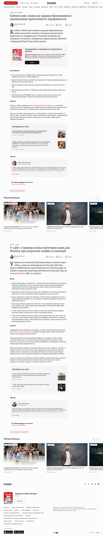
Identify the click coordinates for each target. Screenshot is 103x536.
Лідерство (67, 7)
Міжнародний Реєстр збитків (20, 432)
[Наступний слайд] (97, 198)
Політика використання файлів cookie (33, 513)
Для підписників (9, 7)
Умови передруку (26, 510)
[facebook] (88, 484)
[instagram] (91, 484)
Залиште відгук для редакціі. (19, 184)
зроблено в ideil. (94, 532)
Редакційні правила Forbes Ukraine (13, 515)
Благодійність (30, 521)
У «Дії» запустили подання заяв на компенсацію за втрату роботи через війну (30, 385)
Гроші (31, 7)
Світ (55, 7)
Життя (60, 7)
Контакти (6, 507)
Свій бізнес (44, 7)
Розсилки (35, 510)
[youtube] (98, 484)
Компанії (25, 7)
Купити (32, 62)
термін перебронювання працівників (42, 105)
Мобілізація (14, 190)
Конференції (36, 3)
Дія (11, 432)
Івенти (16, 510)
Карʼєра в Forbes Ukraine (33, 507)
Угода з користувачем (18, 507)
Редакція (28, 515)
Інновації (37, 7)
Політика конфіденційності (12, 513)
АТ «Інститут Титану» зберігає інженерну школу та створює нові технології (21, 227)
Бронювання (21, 190)
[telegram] (95, 484)
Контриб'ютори (93, 7)
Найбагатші (83, 7)
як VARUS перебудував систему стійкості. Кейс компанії (65, 227)
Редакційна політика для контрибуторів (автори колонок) (20, 518)
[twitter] (85, 484)
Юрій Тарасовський (19, 24)
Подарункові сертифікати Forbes (13, 523)
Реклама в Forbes (19, 521)
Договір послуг (8, 510)
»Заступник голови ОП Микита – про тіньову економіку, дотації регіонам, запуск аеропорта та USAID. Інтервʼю (31, 144)
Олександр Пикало (19, 256)
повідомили (16, 273)
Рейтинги (74, 7)
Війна (51, 7)
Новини (18, 7)
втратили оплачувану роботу (22, 332)
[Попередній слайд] (93, 439)
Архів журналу (8, 521)
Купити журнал (25, 3)
